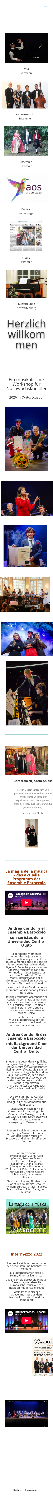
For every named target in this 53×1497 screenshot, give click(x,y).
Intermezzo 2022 (26, 1254)
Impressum (31, 1490)
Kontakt (17, 1490)
